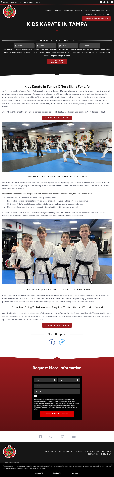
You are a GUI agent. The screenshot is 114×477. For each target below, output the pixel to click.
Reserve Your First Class (94, 10)
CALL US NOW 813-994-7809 (12, 2)
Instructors (68, 10)
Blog (108, 10)
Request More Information (96, 19)
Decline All (57, 473)
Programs (48, 10)
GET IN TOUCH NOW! (33, 2)
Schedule (78, 10)
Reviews (58, 10)
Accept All (39, 473)
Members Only (104, 14)
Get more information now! (57, 118)
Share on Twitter (62, 342)
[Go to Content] (57, 74)
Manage (75, 473)
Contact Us (91, 14)
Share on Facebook (52, 342)
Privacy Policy (34, 468)
